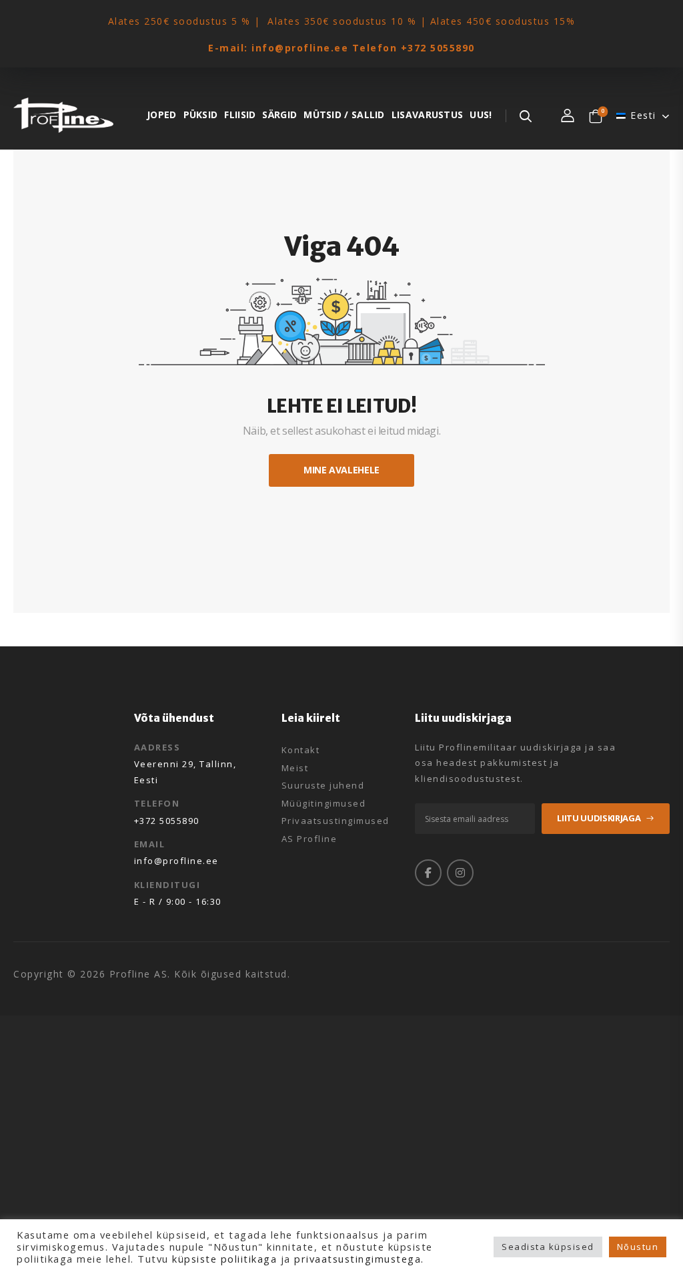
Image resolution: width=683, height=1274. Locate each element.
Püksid (200, 114)
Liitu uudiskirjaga (598, 818)
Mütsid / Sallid (344, 114)
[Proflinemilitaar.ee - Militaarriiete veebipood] (63, 115)
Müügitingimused (323, 804)
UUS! (481, 114)
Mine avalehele (341, 469)
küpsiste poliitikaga (224, 1258)
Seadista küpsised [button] (548, 1247)
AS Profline (309, 839)
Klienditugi (167, 885)
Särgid (279, 114)
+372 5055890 (438, 47)
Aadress (157, 747)
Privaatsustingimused (335, 821)
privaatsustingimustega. (359, 1258)
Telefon (157, 803)
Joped (162, 114)
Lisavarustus (428, 114)
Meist (295, 768)
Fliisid (239, 114)
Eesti (643, 115)
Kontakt (300, 750)
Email (149, 844)
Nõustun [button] (638, 1247)
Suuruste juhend (323, 786)
